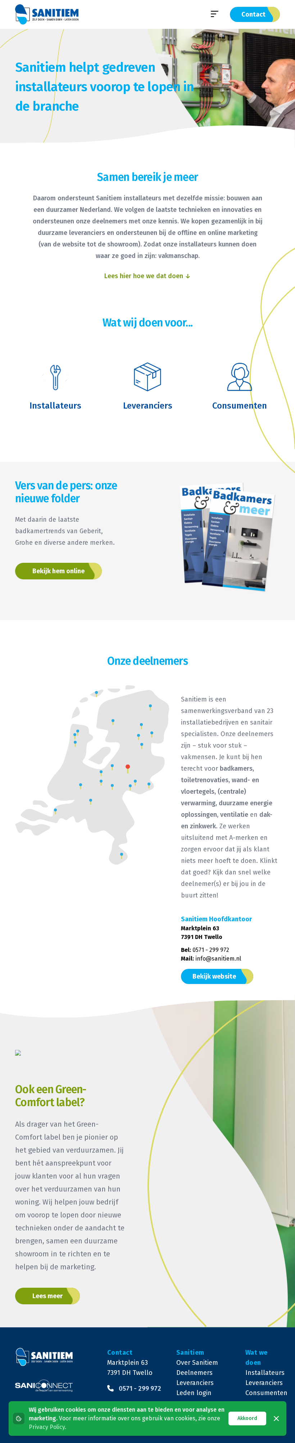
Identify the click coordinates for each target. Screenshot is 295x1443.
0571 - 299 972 (210, 950)
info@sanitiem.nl (218, 958)
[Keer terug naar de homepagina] (46, 14)
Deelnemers (194, 1373)
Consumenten (262, 1393)
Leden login (194, 1393)
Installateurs (262, 1373)
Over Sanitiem (197, 1363)
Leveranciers (195, 1383)
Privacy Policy (47, 1427)
